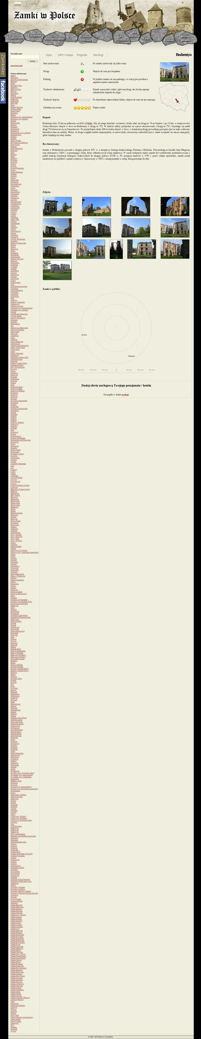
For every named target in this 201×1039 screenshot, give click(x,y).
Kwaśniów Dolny (17, 454)
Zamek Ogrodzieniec (18, 956)
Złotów (13, 1013)
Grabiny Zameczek (18, 302)
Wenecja (14, 846)
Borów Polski (16, 141)
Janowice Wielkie (17, 330)
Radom (13, 647)
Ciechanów (15, 206)
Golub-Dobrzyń (17, 290)
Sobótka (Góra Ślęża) (18, 718)
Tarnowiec (14, 799)
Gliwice (14, 273)
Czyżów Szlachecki (18, 239)
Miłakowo (14, 507)
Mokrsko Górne (17, 513)
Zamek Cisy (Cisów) (18, 915)
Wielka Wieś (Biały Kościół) (22, 854)
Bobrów (14, 125)
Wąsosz (13, 844)
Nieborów (14, 529)
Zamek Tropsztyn (17, 984)
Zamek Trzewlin (17, 986)
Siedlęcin (14, 698)
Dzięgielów (15, 263)
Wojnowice (15, 875)
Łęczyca (14, 479)
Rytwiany (14, 688)
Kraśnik (14, 428)
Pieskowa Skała (16, 592)
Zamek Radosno (17, 970)
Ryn (12, 684)
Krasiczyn (14, 424)
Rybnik (13, 680)
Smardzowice (16, 710)
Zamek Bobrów (16, 909)
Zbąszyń (14, 1007)
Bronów (14, 154)
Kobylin (14, 381)
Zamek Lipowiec (17, 946)
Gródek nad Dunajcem (19, 314)
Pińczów (14, 598)
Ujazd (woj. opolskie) (19, 818)
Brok (12, 152)
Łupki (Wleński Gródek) (20, 485)
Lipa (12, 466)
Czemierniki (15, 223)
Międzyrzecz (15, 505)
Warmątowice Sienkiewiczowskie (23, 836)
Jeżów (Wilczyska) (18, 348)
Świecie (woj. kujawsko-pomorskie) (24, 789)
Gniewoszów (16, 282)
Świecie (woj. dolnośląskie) (21, 787)
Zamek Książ (15, 944)
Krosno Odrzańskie (18, 438)
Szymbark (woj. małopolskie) (22, 775)
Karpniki (14, 361)
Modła (13, 511)
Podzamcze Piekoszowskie (21, 617)
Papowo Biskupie (17, 580)
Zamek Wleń (15, 992)
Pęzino (13, 586)
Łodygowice (15, 481)
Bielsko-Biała (16, 109)
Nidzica (13, 527)
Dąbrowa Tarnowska (18, 243)
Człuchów (14, 235)
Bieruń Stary (15, 111)
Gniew (13, 281)
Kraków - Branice (17, 422)
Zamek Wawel (16, 988)
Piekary (13, 588)
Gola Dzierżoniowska (19, 286)
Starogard (14, 738)
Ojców (13, 543)
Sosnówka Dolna (17, 724)
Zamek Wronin (16, 996)
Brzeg (13, 156)
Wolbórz (14, 877)
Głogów (14, 277)
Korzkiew (14, 393)
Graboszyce (15, 304)
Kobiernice (15, 379)
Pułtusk (13, 639)
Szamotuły (15, 763)
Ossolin (14, 560)
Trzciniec (14, 805)
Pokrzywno (15, 619)
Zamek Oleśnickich (18, 958)
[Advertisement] (116, 175)
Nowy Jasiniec (16, 535)
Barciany (14, 82)
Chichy (13, 178)
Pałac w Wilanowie (18, 576)
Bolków (14, 137)
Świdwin (14, 785)
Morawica (14, 515)
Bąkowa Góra (16, 89)
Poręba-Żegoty (16, 621)
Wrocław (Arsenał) (18, 887)
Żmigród (14, 1029)
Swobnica (14, 759)
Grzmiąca (14, 320)
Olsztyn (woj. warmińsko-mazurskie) (25, 552)
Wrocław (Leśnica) (18, 889)
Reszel (13, 663)
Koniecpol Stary (17, 387)
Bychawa (14, 160)
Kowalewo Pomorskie (19, 401)
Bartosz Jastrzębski (106, 1037)
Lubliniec (14, 476)
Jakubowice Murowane (19, 328)
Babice (13, 76)
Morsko (13, 517)
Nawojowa (15, 525)
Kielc (89, 123)
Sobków (14, 714)
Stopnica (14, 742)
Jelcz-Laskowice (17, 342)
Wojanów (14, 870)
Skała (13, 702)
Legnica (14, 460)
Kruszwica (15, 446)
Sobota (13, 716)
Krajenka (14, 414)
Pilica (13, 596)
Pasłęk (13, 582)
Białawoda (15, 101)
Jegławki (14, 340)
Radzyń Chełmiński (18, 651)
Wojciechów (15, 872)
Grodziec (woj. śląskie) (19, 310)
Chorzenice (15, 194)
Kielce (13, 371)
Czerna (13, 225)
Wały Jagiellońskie (18, 834)
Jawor (13, 338)
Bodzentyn (15, 131)
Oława (13, 554)
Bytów (13, 170)
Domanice (14, 253)
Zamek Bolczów (17, 911)
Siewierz (14, 700)
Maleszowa (15, 493)
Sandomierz (15, 694)
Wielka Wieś (15, 852)
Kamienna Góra (16, 359)
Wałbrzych (15, 828)
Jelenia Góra (15, 344)
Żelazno (14, 1027)
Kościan (14, 399)
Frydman (14, 267)
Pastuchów (15, 584)
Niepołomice (15, 533)
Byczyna (14, 162)
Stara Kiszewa (16, 732)
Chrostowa (15, 198)
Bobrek (13, 121)
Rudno (13, 675)
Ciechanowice (16, 204)
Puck (12, 637)
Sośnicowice (15, 726)
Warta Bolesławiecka (18, 842)
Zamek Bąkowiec (17, 907)
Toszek (13, 803)
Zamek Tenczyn (16, 982)
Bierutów (14, 113)
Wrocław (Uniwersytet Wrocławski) (24, 893)
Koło (13, 385)
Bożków (14, 147)
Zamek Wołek (16, 994)
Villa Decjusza (16, 826)
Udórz (13, 814)
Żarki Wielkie (16, 1021)
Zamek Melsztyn (17, 948)
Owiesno (14, 572)
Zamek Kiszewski (17, 935)
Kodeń (13, 383)
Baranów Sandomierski (19, 80)
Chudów (14, 200)
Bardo (13, 84)
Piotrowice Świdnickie (19, 604)
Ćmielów (14, 241)
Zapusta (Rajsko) (17, 1000)
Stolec (13, 740)
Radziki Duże (16, 649)
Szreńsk (13, 767)
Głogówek (15, 279)
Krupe (13, 444)
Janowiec (14, 334)
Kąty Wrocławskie (18, 367)
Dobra (13, 251)
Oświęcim (14, 568)
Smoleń (13, 712)
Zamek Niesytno (17, 952)
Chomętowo (15, 192)
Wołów (13, 885)
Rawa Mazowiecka (18, 659)
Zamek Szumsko (17, 980)
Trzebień (14, 807)
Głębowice (15, 275)
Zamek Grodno (16, 925)
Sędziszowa (15, 696)
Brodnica (14, 150)
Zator (13, 1002)
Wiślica (13, 862)
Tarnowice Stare (17, 797)
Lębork (13, 462)
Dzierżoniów (15, 257)
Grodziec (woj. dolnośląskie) (22, 308)
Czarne (13, 216)
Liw (12, 468)
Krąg (12, 430)
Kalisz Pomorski (17, 353)
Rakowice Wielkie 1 (18, 655)
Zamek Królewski (17, 940)
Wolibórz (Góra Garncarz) (20, 879)
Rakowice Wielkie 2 (18, 657)
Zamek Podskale (17, 964)
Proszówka (15, 629)
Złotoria (14, 1011)
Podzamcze (15, 613)
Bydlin (13, 164)
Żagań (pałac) (16, 1019)
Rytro (13, 686)
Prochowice (15, 627)
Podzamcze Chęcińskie (19, 615)
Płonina (13, 610)
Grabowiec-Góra (17, 306)
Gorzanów (14, 294)
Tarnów (13, 801)
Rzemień (14, 692)
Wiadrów (14, 848)
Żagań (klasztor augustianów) (22, 1017)
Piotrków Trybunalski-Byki (21, 602)
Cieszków (14, 210)
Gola (12, 284)
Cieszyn (14, 212)
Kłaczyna (14, 375)
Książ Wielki (16, 450)
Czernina (14, 227)
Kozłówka (14, 407)
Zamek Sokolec (16, 974)
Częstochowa (16, 231)
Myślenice (14, 523)
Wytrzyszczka (16, 899)
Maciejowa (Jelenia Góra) (20, 489)
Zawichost (15, 1004)
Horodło (14, 322)
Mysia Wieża (15, 521)
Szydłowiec (15, 771)
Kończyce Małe (16, 389)
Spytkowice (15, 728)
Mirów (13, 509)
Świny (13, 793)
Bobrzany (14, 127)
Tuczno (13, 808)
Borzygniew (15, 145)
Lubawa (14, 470)
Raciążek (14, 645)
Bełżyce (13, 91)
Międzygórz (15, 501)
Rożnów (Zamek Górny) (20, 671)
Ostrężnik (14, 562)
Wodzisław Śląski (17, 868)
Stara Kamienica (17, 730)
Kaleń (13, 351)
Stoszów (14, 745)
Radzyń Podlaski (17, 653)
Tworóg (13, 812)
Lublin (13, 474)
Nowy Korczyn (16, 537)
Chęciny (14, 176)
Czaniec (13, 214)
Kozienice (14, 403)
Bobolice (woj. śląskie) (19, 119)
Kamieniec (15, 355)
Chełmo (13, 174)
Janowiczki (15, 332)
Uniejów (14, 822)
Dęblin (13, 245)
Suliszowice (15, 755)
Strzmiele (14, 749)
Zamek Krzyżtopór (18, 942)
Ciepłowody (15, 208)
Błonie (13, 115)
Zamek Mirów (16, 950)
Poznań (13, 623)
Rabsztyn (14, 643)
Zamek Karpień (16, 933)
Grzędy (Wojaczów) (18, 318)
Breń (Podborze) (17, 149)
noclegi (125, 394)
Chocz (13, 188)
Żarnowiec (15, 1023)
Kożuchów (15, 411)
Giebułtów (15, 271)
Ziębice (13, 1009)
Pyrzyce (13, 641)
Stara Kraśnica (16, 734)
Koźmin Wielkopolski (19, 409)
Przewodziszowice (18, 631)
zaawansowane (17, 66)
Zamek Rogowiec (17, 972)
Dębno (13, 247)
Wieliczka (14, 850)
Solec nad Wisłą (17, 722)
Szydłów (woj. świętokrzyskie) (22, 773)
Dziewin (14, 261)
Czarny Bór (15, 219)
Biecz (13, 105)
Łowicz (13, 483)
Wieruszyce (15, 860)
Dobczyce (14, 249)
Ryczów (14, 682)
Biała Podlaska (16, 97)
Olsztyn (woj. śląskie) (19, 550)
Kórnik (13, 413)
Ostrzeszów (15, 566)
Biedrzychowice (17, 107)
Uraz (12, 824)
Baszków (14, 87)
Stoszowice (15, 743)
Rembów (14, 661)
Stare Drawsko (16, 736)
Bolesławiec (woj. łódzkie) (21, 133)
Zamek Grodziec (17, 927)
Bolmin (13, 139)
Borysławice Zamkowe (19, 143)
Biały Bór (14, 103)
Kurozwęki (15, 452)
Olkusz (13, 548)
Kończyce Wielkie (18, 391)
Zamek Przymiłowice (18, 968)
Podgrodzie (15, 611)
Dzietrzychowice (17, 259)
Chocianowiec (16, 184)
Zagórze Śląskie (17, 901)
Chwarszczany (16, 202)
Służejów (14, 708)
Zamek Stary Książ (18, 976)
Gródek (13, 312)
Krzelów (14, 448)
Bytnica (13, 166)
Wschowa (14, 895)
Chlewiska (15, 180)
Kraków (14, 416)
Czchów (14, 221)
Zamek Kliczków (17, 937)
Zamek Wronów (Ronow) (20, 998)
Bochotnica (15, 129)
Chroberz (14, 196)
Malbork (14, 491)
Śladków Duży (16, 781)
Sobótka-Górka (16, 720)
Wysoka (14, 897)
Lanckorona (15, 458)
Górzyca (14, 300)
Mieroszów (15, 499)
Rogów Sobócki (17, 665)
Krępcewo (14, 432)
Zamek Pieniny (16, 960)
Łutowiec (14, 487)
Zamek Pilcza (16, 962)
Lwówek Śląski (16, 478)
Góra (12, 298)
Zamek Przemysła (17, 966)
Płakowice (14, 606)
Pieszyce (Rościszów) (19, 594)
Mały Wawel (15, 495)
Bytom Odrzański (17, 168)
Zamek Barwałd (16, 905)
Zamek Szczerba (17, 978)
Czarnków (14, 217)
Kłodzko (14, 377)
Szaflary (14, 761)
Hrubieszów (15, 324)
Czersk (13, 229)
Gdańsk (13, 269)
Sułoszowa (15, 757)
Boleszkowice (16, 135)
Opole (13, 556)
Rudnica (14, 673)
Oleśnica (14, 545)
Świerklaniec (15, 791)
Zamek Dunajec (16, 921)
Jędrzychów (15, 349)
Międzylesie (15, 503)
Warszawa (14, 838)
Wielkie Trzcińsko (18, 856)
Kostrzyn (14, 395)
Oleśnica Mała (16, 546)
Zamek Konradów (17, 939)
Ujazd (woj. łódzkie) (18, 816)
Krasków (14, 426)
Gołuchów (15, 292)
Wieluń (13, 858)
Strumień (14, 747)
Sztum (13, 769)
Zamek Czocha (16, 917)
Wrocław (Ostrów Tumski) (21, 891)
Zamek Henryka (17, 931)
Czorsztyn (14, 237)
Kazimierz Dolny (17, 365)
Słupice (13, 706)
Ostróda (14, 564)
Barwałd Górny (16, 85)
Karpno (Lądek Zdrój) (19, 363)
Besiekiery (15, 93)
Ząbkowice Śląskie (18, 1005)
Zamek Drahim (16, 919)
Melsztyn (14, 497)
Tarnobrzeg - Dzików (18, 795)
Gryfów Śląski (16, 316)
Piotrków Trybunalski (19, 600)
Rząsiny (14, 690)
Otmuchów (15, 570)
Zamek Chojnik (16, 913)
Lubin (13, 472)
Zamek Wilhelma (17, 990)
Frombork (14, 265)
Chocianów (15, 186)
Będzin (13, 95)
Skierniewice (15, 704)
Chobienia (14, 182)
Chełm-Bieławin (17, 172)
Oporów (14, 558)
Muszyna (14, 519)
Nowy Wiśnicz (16, 541)
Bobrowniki (15, 123)
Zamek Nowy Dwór (18, 954)
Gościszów (15, 296)
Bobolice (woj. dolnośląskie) (22, 117)
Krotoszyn (15, 442)
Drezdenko (15, 255)
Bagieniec (14, 78)
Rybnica (14, 676)
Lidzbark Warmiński (18, 464)
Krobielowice (16, 436)
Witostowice (15, 866)
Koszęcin (14, 397)
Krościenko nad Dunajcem (21, 440)
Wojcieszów (15, 874)
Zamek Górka (16, 923)
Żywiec (13, 1031)
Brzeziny (14, 158)
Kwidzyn (14, 456)
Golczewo (14, 288)
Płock (13, 608)
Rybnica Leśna (16, 678)
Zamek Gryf (15, 929)
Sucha (13, 751)
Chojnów (14, 190)
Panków (14, 578)
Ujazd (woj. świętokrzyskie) (21, 820)
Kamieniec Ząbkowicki (19, 357)
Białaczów (14, 99)
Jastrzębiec (15, 336)
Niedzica (14, 531)
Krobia (13, 434)
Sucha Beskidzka (17, 753)
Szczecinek (15, 765)
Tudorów (14, 810)
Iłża (12, 326)
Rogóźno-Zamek (17, 667)
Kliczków (14, 373)
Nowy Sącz (15, 539)
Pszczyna (14, 635)
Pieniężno (14, 590)
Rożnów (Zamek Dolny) (20, 669)
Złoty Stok (15, 1015)
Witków (14, 864)
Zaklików (14, 903)
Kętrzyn (14, 369)
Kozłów (14, 405)
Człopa (13, 233)
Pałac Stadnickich (17, 574)
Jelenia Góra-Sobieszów (20, 346)
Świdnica (14, 783)
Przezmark (14, 633)
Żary (12, 1025)
